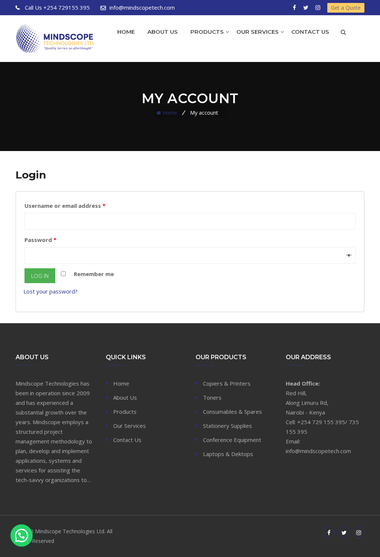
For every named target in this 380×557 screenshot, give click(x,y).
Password (40, 239)
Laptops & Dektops (228, 454)
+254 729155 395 (57, 7)
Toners (212, 397)
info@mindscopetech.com (142, 7)
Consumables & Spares (232, 411)
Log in (40, 275)
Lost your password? (50, 291)
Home (126, 31)
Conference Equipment (232, 439)
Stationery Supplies (227, 425)
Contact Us (310, 31)
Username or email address (64, 205)
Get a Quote (346, 7)
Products (207, 31)
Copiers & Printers (226, 383)
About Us (162, 31)
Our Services (257, 31)
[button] (21, 535)
